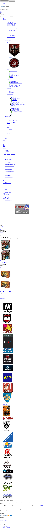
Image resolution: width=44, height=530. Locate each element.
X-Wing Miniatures (7, 197)
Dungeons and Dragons (8, 200)
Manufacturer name (3, 229)
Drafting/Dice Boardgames (8, 169)
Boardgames (13, 154)
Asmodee (1, 232)
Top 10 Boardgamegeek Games (9, 171)
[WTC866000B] (5, 259)
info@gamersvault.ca (3, 520)
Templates (6, 179)
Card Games (4, 173)
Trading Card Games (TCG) (9, 177)
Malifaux (6, 189)
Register (4, 3)
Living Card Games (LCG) (8, 175)
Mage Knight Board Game (6, 291)
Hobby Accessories (5, 180)
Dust (5, 185)
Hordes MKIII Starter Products (7, 183)
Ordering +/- (2, 226)
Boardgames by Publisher (8, 162)
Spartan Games (7, 190)
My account (4, 2)
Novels (4, 193)
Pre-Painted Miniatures (6, 194)
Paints (5, 182)
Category (1, 228)
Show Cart (2, 12)
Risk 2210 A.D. (3, 262)
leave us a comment (12, 510)
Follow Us (4, 148)
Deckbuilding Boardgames (9, 167)
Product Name (2, 227)
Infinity (6, 187)
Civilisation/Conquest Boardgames (10, 164)
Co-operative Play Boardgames (9, 166)
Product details (2, 260)
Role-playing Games (6, 198)
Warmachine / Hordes (8, 192)
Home (5, 154)
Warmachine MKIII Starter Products (8, 202)
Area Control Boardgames (8, 159)
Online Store (8, 154)
